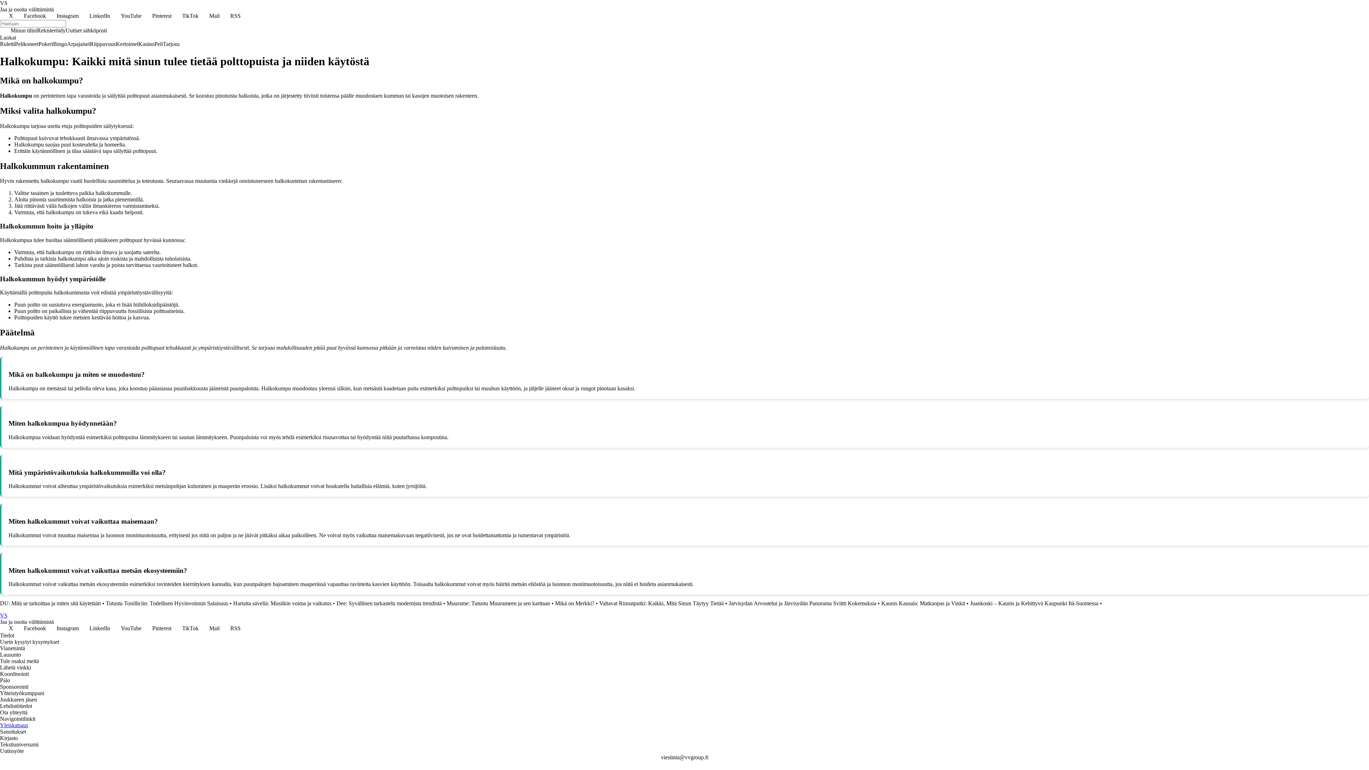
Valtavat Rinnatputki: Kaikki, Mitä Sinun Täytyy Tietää (661, 603)
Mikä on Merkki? (574, 603)
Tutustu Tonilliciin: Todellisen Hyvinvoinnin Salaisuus (167, 603)
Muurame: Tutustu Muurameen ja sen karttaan (498, 603)
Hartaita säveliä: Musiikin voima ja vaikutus (282, 603)
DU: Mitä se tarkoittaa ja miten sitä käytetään (50, 603)
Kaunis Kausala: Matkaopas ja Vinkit (923, 603)
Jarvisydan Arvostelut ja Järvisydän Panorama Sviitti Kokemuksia (802, 603)
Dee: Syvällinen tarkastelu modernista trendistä (389, 603)
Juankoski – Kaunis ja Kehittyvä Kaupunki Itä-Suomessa (1034, 603)
